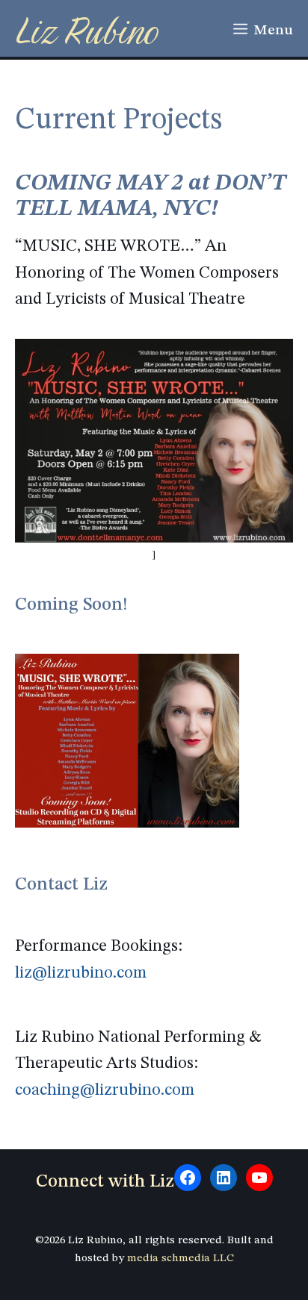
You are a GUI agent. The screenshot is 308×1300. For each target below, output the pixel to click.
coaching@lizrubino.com (104, 1090)
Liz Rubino (86, 30)
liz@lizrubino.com (81, 973)
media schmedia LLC (180, 1258)
